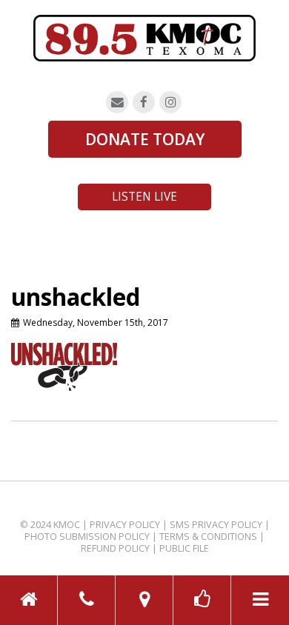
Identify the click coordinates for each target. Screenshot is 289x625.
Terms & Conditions (208, 536)
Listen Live (144, 196)
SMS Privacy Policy (216, 524)
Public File (184, 548)
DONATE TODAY (145, 139)
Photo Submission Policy (87, 536)
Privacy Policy (125, 524)
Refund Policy (115, 548)
